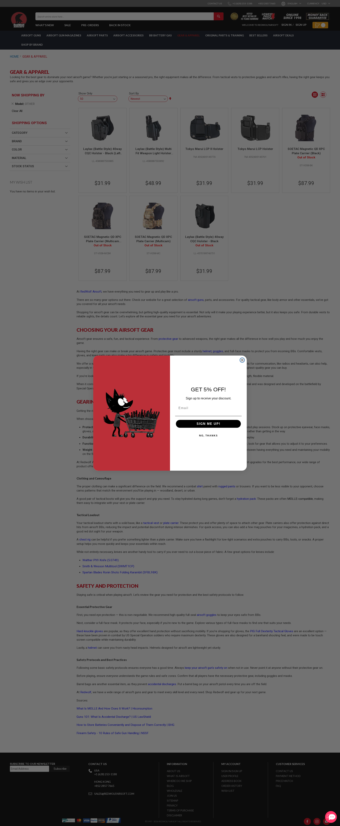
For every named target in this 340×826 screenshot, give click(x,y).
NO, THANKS (208, 435)
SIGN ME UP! (208, 423)
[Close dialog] (242, 360)
